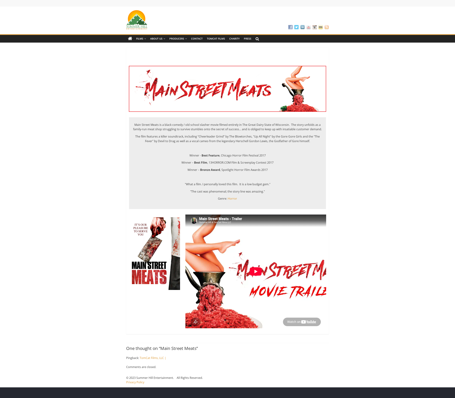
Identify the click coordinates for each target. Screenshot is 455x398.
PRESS (247, 38)
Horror (232, 199)
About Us (156, 38)
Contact (197, 38)
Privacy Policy (135, 382)
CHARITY (234, 38)
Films (139, 38)
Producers (176, 38)
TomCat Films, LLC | (153, 358)
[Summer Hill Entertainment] (130, 38)
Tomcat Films (216, 38)
